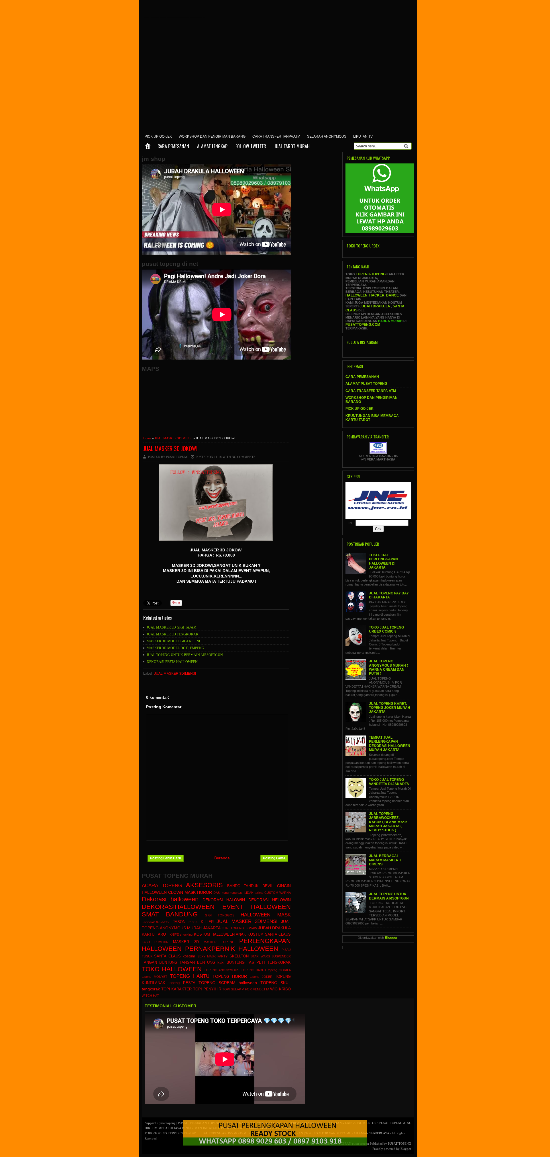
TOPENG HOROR (230, 976)
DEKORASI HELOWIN (269, 899)
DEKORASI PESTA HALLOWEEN (172, 662)
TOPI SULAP (231, 989)
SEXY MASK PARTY (212, 956)
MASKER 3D (186, 942)
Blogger (391, 938)
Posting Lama (274, 858)
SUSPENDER (281, 956)
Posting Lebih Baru (165, 858)
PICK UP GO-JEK (158, 136)
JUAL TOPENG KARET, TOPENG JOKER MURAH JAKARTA (389, 708)
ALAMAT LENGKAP (212, 146)
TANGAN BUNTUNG (159, 963)
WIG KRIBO (280, 989)
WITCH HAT (150, 995)
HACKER (376, 295)
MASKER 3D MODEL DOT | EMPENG (175, 648)
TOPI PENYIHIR (207, 989)
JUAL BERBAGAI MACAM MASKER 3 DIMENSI (385, 860)
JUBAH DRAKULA (274, 928)
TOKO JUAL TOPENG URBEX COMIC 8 (386, 629)
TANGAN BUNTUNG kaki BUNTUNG (212, 963)
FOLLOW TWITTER (250, 146)
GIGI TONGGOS (220, 915)
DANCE (392, 295)
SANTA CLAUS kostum (174, 956)
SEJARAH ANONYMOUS (326, 136)
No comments (243, 456)
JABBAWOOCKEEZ (156, 922)
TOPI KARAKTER (176, 989)
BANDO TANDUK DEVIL (250, 886)
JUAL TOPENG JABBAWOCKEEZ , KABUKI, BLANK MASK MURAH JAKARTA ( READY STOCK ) (388, 822)
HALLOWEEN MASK (266, 915)
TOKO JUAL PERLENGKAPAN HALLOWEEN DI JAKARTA (383, 561)
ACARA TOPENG (162, 885)
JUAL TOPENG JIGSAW (239, 928)
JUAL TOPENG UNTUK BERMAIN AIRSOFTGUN (185, 655)
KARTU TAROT (155, 934)
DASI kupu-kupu (225, 892)
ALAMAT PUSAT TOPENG (366, 384)
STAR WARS (260, 956)
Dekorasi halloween (170, 899)
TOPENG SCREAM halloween (228, 982)
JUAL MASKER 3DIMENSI (173, 438)
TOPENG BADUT (253, 970)
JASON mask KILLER (193, 922)
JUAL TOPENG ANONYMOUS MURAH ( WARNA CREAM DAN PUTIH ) (388, 667)
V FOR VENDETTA (255, 989)
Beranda (222, 858)
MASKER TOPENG (219, 942)
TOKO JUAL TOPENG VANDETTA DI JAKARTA (389, 782)
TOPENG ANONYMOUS (221, 970)
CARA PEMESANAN (173, 146)
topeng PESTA (181, 983)
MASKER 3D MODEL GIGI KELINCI (175, 641)
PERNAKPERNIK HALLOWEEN (231, 948)
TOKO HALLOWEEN (172, 969)
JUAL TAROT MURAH (292, 146)
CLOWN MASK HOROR (190, 892)
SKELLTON (239, 956)
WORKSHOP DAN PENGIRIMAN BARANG (212, 136)
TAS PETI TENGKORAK (269, 963)
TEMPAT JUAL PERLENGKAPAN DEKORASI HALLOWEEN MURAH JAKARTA (389, 743)
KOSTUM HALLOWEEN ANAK (220, 934)
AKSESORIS (204, 885)
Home (147, 438)
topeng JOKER (261, 976)
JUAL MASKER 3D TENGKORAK (173, 634)
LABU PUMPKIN (155, 942)
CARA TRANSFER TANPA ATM (276, 136)
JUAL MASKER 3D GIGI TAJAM (172, 627)
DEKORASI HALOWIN (224, 899)
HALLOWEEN (356, 295)
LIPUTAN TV (363, 136)
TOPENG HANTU (189, 976)
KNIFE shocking (181, 934)
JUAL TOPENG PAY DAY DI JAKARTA (389, 595)
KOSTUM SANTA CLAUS (269, 934)
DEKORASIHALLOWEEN (178, 906)
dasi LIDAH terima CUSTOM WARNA (264, 892)
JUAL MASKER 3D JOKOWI (170, 448)
